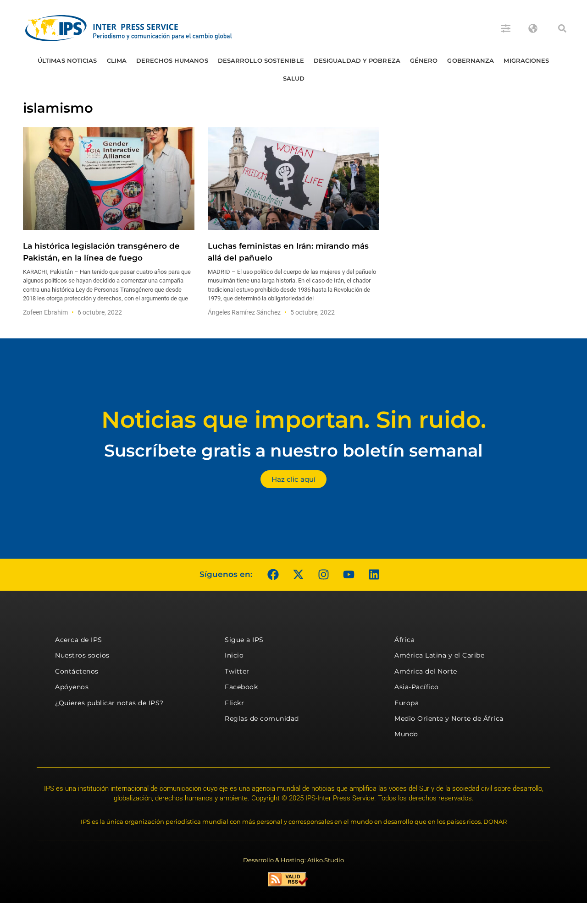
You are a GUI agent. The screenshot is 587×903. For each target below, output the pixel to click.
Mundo (406, 734)
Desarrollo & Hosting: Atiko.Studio (293, 860)
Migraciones (526, 60)
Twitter (237, 671)
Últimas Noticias (67, 60)
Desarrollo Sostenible (261, 60)
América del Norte (425, 671)
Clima (117, 60)
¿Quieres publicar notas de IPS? (109, 703)
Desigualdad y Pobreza (357, 60)
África (404, 640)
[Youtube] (348, 574)
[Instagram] (323, 574)
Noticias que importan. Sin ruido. (293, 420)
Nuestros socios (82, 655)
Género (424, 60)
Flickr (234, 703)
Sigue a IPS (244, 640)
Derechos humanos (172, 60)
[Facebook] (272, 574)
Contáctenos (77, 671)
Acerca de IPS (78, 640)
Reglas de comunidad (262, 718)
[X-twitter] (298, 574)
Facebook (241, 687)
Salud (294, 78)
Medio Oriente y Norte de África (449, 718)
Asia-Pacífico (416, 687)
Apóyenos (72, 687)
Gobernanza (470, 60)
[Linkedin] (373, 574)
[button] (562, 28)
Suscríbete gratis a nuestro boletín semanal (293, 450)
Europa (406, 703)
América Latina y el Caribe (439, 655)
